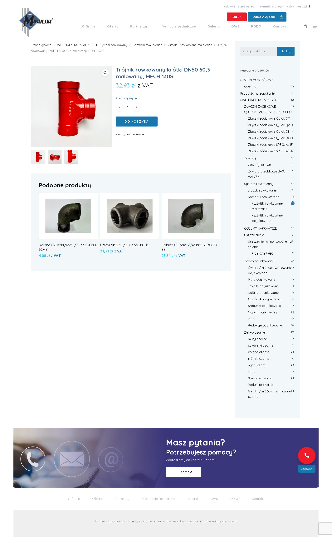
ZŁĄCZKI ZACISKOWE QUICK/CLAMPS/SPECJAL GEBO (268, 109)
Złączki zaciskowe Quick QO (269, 138)
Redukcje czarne (260, 385)
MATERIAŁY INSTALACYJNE (75, 45)
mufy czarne (257, 339)
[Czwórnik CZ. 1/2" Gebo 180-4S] (129, 216)
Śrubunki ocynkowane (264, 306)
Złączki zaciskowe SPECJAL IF (270, 145)
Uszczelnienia (254, 235)
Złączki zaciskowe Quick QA (269, 125)
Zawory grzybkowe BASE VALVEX (267, 174)
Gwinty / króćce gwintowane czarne (269, 394)
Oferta (97, 499)
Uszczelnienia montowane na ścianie (270, 244)
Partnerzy (122, 499)
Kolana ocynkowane (263, 293)
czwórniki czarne (260, 345)
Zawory (250, 158)
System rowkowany (113, 45)
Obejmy (250, 86)
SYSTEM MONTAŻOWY (256, 80)
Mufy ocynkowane (262, 279)
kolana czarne (259, 352)
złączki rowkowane (262, 190)
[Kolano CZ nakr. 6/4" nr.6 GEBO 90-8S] (191, 216)
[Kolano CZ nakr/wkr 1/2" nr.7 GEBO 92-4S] (68, 216)
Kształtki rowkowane (147, 45)
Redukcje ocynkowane (265, 325)
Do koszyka (136, 121)
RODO (235, 499)
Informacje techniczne (158, 499)
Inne (251, 319)
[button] (315, 26)
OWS (214, 499)
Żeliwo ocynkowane (259, 261)
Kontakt (258, 499)
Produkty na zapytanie (257, 93)
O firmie (74, 499)
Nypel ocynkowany (262, 312)
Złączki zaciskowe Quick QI (268, 131)
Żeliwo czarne (254, 332)
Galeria (193, 499)
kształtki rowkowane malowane (190, 45)
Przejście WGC (263, 253)
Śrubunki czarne (260, 378)
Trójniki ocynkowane (263, 286)
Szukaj (285, 51)
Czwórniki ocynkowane (265, 299)
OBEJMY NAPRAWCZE (260, 228)
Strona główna (41, 45)
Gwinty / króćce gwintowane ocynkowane (269, 270)
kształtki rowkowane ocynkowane (267, 218)
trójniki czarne (259, 358)
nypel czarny (257, 365)
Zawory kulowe (259, 165)
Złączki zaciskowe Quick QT (269, 118)
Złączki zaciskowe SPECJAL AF (271, 151)
